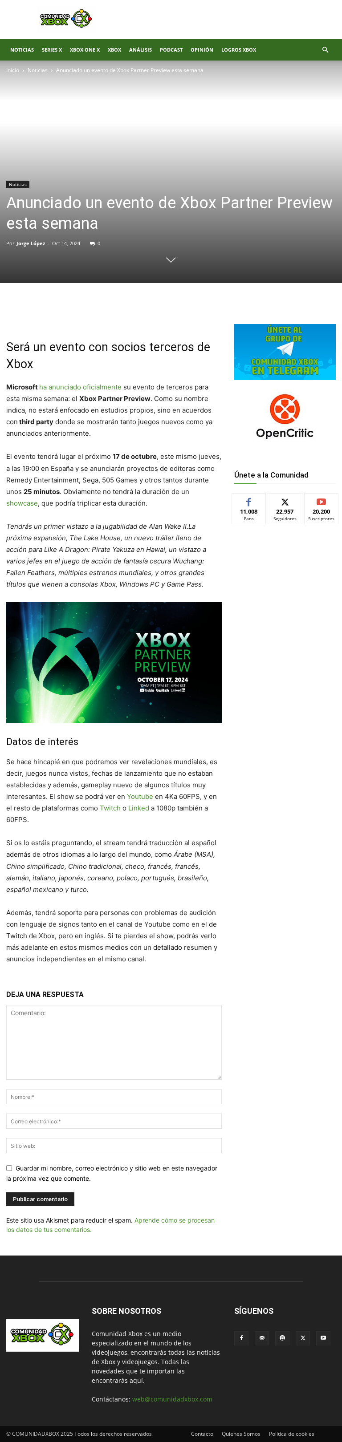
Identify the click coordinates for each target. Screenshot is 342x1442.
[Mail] (262, 1338)
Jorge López (30, 243)
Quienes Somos (241, 1434)
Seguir (285, 500)
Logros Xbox (238, 49)
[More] (151, 313)
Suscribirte (321, 500)
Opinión (202, 49)
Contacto (202, 1434)
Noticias (22, 49)
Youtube (141, 796)
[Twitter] (90, 313)
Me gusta (249, 500)
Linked (139, 808)
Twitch (111, 808)
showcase (22, 503)
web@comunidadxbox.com (172, 1399)
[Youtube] (323, 1338)
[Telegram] (131, 313)
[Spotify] (282, 1338)
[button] (325, 50)
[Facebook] (69, 313)
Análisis (140, 49)
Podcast (171, 49)
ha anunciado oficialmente (80, 387)
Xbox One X (85, 49)
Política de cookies (291, 1434)
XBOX (114, 49)
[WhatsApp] (110, 313)
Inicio (12, 70)
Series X (52, 49)
